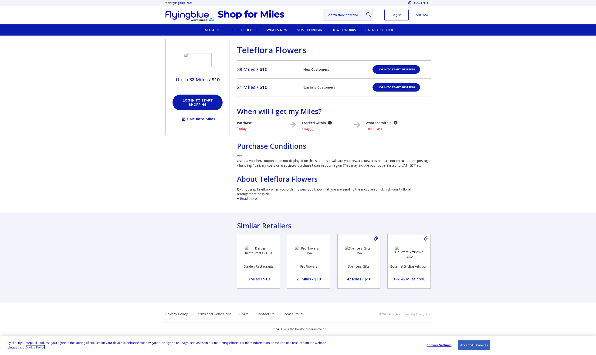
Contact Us (265, 314)
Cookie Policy (293, 314)
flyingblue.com (182, 3)
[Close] (588, 345)
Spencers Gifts (359, 266)
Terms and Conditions (213, 314)
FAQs (243, 314)
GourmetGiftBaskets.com (409, 266)
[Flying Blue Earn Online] (224, 15)
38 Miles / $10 (252, 69)
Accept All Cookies (474, 345)
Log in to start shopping (198, 102)
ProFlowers (308, 266)
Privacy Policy (176, 314)
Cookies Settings (439, 345)
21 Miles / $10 (252, 87)
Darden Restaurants (259, 266)
